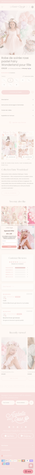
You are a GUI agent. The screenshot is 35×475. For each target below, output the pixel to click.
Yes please (9, 246)
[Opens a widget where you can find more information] (28, 471)
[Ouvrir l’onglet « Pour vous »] (31, 465)
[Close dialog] (33, 227)
